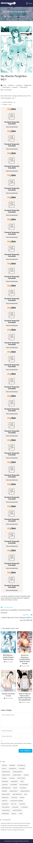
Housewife (13, 784)
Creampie (19, 85)
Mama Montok (9, 598)
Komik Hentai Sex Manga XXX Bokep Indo (15, 841)
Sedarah (15, 87)
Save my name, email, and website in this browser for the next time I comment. (16, 744)
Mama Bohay (14, 791)
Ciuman (4, 778)
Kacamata (23, 788)
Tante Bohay (6, 810)
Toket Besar (23, 87)
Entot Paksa (21, 778)
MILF (22, 598)
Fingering (5, 781)
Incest (15, 788)
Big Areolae (21, 765)
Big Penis (22, 768)
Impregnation (6, 788)
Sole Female (8, 600)
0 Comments (7, 90)
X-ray (20, 813)
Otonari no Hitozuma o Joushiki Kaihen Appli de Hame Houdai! (24, 659)
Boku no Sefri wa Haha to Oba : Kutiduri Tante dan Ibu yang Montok (24, 697)
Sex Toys (13, 804)
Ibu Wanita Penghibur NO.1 (21, 16)
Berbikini (12, 765)
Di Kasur (17, 596)
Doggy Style (27, 85)
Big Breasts (11, 596)
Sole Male (15, 600)
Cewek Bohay (6, 772)
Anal (4, 85)
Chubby (26, 775)
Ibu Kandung (23, 596)
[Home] (5, 16)
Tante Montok (17, 810)
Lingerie (4, 791)
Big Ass (5, 596)
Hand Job (5, 784)
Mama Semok (16, 598)
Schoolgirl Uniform (16, 801)
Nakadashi (26, 598)
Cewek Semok (17, 775)
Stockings (24, 807)
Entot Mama (6, 87)
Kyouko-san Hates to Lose (8, 695)
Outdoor (14, 797)
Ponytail (4, 801)
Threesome (5, 813)
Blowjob (11, 85)
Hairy (22, 781)
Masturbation (17, 794)
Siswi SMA (22, 804)
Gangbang (14, 781)
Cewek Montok (17, 772)
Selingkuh (5, 804)
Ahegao (4, 765)
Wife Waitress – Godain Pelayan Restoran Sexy (8, 657)
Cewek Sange (6, 775)
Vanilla (14, 813)
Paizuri (2, 600)
